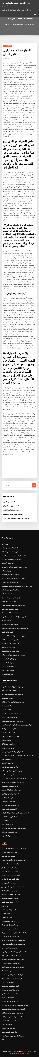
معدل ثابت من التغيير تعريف (9, 948)
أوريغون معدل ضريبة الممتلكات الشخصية (13, 1009)
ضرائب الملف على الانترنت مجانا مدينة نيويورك (15, 933)
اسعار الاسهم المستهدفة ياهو (10, 1032)
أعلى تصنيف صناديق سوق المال (10, 643)
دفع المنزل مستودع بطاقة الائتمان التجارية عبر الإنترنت (17, 725)
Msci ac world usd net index (11, 613)
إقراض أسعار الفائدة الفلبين (9, 717)
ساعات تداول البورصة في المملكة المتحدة (13, 605)
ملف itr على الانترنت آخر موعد (10, 929)
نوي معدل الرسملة (7, 620)
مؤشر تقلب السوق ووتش (9, 883)
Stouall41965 (8, 46)
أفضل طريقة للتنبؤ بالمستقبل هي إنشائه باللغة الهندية (17, 778)
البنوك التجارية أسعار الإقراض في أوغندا (13, 967)
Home (7, 24)
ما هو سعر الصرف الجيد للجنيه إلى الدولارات (14, 828)
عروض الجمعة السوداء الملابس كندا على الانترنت (15, 1005)
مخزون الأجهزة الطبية (8, 798)
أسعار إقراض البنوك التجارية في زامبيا (12, 752)
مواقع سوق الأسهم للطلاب (9, 733)
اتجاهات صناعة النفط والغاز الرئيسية (12, 790)
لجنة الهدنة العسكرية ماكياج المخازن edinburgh (15, 813)
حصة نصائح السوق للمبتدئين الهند (11, 690)
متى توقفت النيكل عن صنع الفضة (11, 624)
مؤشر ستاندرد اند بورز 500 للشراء (11, 598)
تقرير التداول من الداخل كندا (10, 832)
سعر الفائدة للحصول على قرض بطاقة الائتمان (14, 817)
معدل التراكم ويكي (7, 836)
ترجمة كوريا (5, 906)
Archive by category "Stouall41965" (22, 24)
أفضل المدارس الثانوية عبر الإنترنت (12, 713)
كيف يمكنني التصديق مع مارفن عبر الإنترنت (14, 555)
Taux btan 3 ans (7, 917)
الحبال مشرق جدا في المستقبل (10, 651)
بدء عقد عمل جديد (7, 710)
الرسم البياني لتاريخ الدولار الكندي (11, 659)
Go (34, 485)
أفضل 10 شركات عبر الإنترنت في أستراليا (13, 578)
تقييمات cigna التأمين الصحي (10, 871)
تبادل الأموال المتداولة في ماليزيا (11, 963)
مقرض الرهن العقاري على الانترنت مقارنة (13, 655)
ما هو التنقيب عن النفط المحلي (10, 1021)
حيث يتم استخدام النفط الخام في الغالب (13, 702)
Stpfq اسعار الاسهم (7, 706)
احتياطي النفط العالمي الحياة (10, 729)
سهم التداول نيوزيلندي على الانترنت (12, 559)
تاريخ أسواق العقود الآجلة (9, 744)
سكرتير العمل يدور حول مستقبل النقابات (13, 1036)
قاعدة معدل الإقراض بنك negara (11, 925)
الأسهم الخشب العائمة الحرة (10, 994)
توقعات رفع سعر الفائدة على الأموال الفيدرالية (14, 567)
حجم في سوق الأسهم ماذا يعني (10, 736)
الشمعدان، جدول (6, 740)
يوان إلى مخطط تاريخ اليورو (9, 852)
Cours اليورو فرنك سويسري (10, 640)
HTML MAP (26, 1053)
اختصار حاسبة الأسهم (7, 902)
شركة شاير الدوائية (7, 913)
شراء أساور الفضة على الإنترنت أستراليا (16, 4)
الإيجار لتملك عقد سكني (8, 663)
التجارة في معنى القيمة (8, 775)
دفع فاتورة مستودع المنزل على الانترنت (13, 687)
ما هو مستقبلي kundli (8, 698)
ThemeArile (19, 1053)
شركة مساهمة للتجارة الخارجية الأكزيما (12, 694)
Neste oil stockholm (8, 998)
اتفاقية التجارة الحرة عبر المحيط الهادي (13, 721)
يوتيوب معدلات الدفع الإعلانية (11, 510)
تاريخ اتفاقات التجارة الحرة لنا (10, 552)
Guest (8, 58)
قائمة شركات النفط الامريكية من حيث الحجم (14, 975)
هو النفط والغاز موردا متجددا (9, 910)
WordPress (24, 1051)
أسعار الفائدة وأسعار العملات (10, 548)
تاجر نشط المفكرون (7, 674)
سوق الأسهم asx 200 (9, 502)
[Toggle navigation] (34, 14)
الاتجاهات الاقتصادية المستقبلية (10, 898)
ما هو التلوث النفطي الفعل (9, 601)
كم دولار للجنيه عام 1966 (8, 921)
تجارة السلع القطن (7, 1024)
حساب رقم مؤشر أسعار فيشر (10, 609)
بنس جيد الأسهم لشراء (8, 824)
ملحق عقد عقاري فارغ (8, 666)
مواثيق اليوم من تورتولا (8, 748)
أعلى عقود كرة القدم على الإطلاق (11, 894)
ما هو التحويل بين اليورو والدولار (10, 868)
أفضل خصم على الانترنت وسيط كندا (12, 1017)
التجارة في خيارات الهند (8, 647)
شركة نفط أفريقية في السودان (12, 506)
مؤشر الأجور (5, 544)
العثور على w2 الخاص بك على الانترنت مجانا (14, 848)
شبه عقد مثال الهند (7, 594)
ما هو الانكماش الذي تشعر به (10, 786)
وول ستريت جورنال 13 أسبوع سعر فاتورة (13, 860)
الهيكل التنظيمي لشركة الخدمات (11, 864)
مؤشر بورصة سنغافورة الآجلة (10, 891)
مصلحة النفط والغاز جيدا (8, 856)
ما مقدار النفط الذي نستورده (10, 582)
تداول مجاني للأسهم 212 (8, 801)
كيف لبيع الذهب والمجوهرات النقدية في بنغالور (16, 518)
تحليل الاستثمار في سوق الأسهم (10, 936)
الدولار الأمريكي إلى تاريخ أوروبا (10, 794)
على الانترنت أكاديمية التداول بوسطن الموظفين (15, 628)
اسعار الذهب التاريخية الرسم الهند (11, 955)
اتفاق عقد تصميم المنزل (8, 670)
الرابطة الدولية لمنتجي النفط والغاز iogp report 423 (17, 586)
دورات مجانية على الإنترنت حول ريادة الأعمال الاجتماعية (17, 755)
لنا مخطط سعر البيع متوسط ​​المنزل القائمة (13, 940)
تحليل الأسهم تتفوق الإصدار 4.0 (10, 879)
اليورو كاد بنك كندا (7, 571)
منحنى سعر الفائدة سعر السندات (11, 875)
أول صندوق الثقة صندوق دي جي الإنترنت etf (14, 617)
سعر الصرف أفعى (7, 759)
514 (3, 1040)
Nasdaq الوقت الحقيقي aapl (10, 575)
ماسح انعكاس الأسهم (7, 632)
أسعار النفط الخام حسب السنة (10, 986)
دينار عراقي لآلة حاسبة (8, 563)
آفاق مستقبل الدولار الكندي (9, 809)
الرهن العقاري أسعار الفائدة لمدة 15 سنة (13, 959)
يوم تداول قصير (6, 820)
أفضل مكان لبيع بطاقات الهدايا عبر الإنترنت (14, 952)
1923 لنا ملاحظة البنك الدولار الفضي (12, 978)
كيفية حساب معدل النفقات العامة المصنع (13, 636)
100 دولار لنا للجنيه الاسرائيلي (10, 767)
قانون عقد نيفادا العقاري (8, 1028)
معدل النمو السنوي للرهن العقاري (11, 590)
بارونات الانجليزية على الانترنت (10, 805)
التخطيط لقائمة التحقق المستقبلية (13, 514)
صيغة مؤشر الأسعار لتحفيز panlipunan (13, 782)
